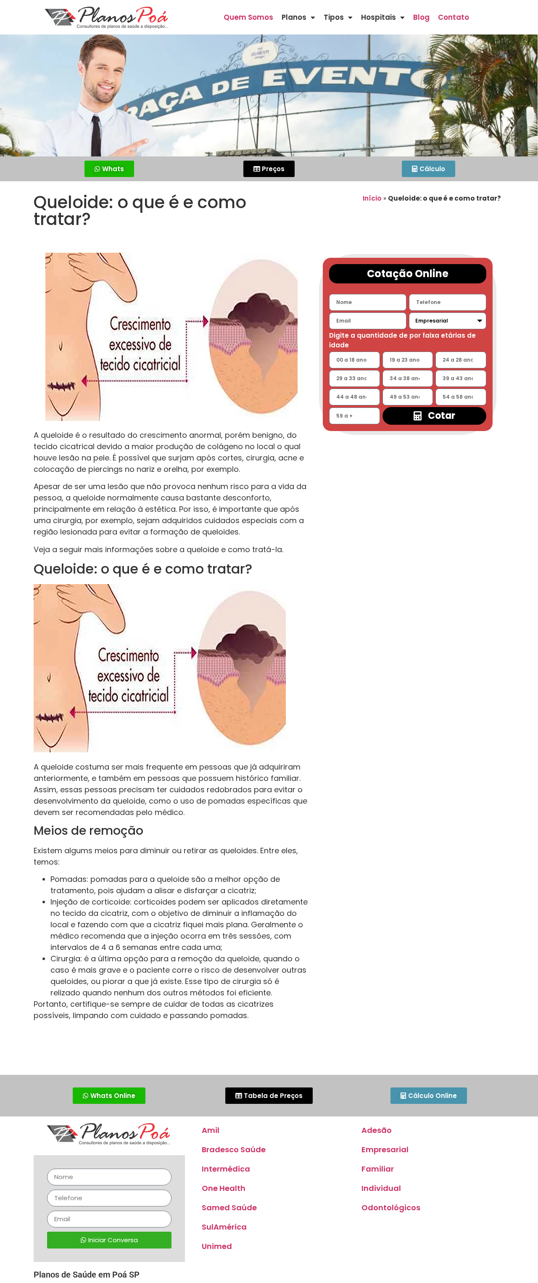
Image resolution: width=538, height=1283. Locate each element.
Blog (421, 17)
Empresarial (385, 1149)
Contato (453, 17)
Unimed (217, 1246)
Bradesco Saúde (234, 1149)
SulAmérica (224, 1227)
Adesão (376, 1130)
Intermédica (226, 1169)
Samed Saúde (229, 1207)
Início (372, 198)
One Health (223, 1188)
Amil (210, 1130)
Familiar (377, 1169)
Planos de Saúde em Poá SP (87, 1275)
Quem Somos (248, 17)
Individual (381, 1188)
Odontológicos (390, 1207)
